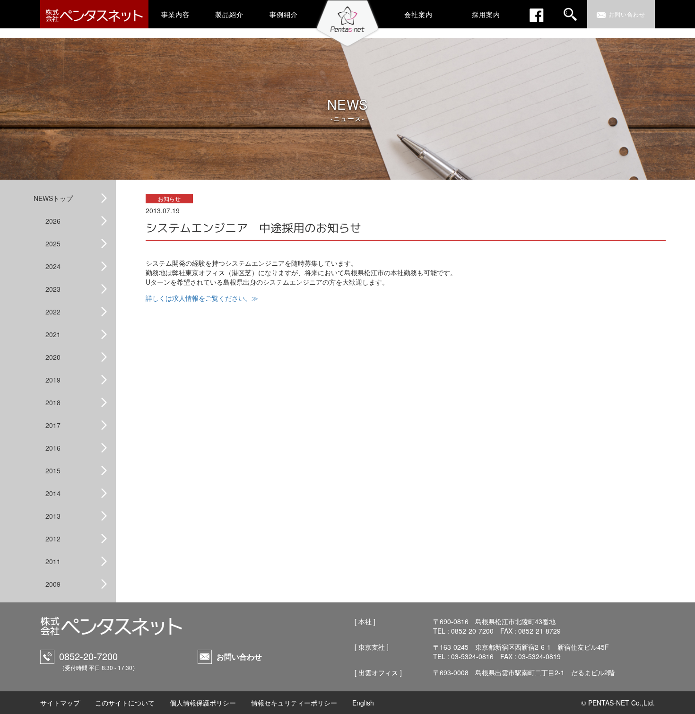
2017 (53, 425)
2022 (53, 311)
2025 (53, 243)
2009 (53, 584)
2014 (53, 493)
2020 (53, 357)
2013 (53, 516)
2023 (53, 289)
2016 (53, 448)
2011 (53, 561)
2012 (53, 538)
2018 (53, 402)
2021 (53, 334)
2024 (53, 266)
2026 (53, 221)
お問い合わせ (239, 656)
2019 (53, 379)
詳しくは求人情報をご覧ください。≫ (202, 298)
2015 (53, 470)
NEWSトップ (53, 198)
